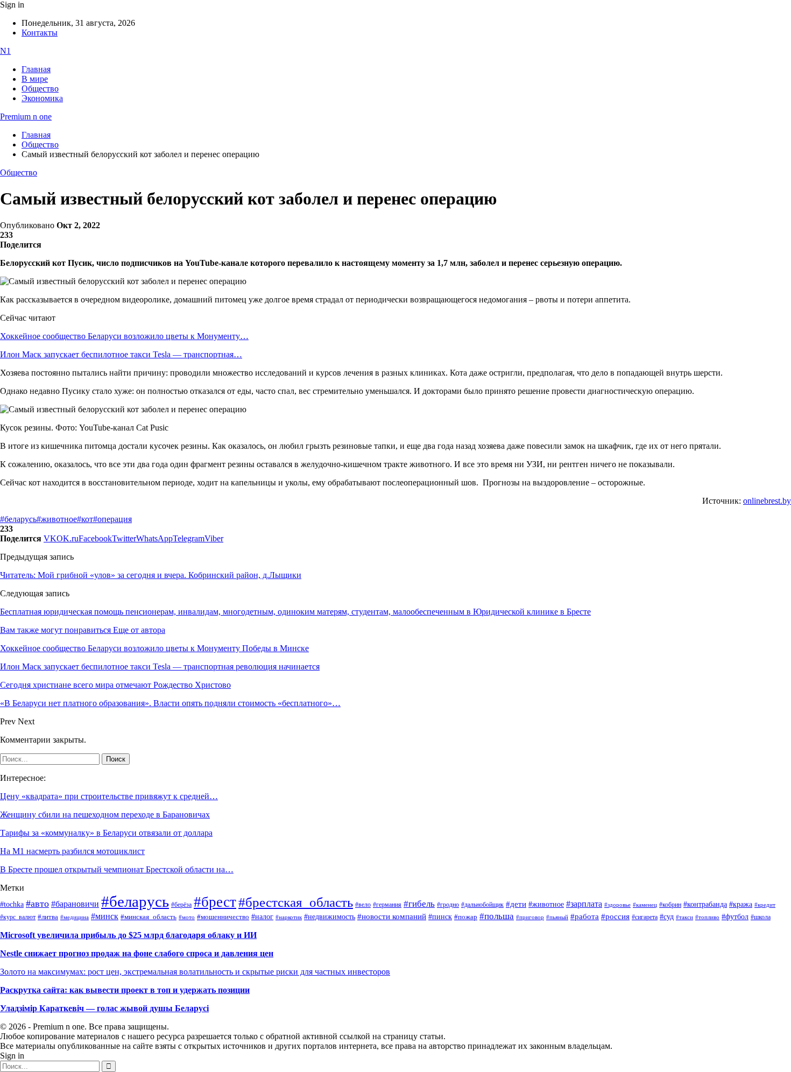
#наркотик (289, 917)
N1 (5, 50)
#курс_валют (18, 917)
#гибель (419, 904)
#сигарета (645, 917)
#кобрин (670, 904)
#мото (187, 917)
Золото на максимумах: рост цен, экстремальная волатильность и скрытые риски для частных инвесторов (195, 971)
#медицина (74, 917)
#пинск (440, 917)
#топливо (707, 917)
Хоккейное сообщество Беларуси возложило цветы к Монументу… (124, 336)
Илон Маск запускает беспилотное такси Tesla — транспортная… (121, 354)
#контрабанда (705, 904)
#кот (85, 519)
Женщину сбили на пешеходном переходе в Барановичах (105, 814)
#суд (667, 917)
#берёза (181, 904)
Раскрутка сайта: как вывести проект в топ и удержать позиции (125, 990)
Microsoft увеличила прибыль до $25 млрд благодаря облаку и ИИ (128, 935)
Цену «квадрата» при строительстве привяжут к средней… (109, 796)
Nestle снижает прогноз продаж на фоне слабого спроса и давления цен (136, 953)
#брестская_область (295, 902)
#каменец (645, 904)
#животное (57, 519)
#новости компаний (391, 916)
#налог (262, 916)
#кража (740, 904)
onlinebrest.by (767, 500)
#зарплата (584, 903)
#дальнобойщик (482, 904)
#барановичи (75, 903)
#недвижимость (329, 917)
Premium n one (26, 116)
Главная (36, 69)
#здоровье (617, 904)
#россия (615, 916)
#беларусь (18, 519)
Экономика (42, 98)
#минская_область (148, 917)
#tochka (12, 904)
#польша (496, 916)
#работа (584, 916)
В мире (35, 78)
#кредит (764, 904)
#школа (761, 917)
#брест (215, 902)
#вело (363, 904)
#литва (48, 917)
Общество (40, 88)
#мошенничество (223, 917)
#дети (516, 903)
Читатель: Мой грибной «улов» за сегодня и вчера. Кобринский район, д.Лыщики (150, 575)
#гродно (448, 904)
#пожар (465, 917)
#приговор (530, 917)
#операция (112, 519)
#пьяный (557, 917)
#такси (684, 917)
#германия (387, 904)
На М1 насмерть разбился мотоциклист (72, 851)
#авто (37, 903)
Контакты (40, 32)
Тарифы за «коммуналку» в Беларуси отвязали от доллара (106, 832)
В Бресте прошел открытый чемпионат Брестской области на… (117, 869)
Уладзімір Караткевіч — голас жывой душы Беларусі (104, 1008)
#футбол (735, 916)
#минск (104, 916)
